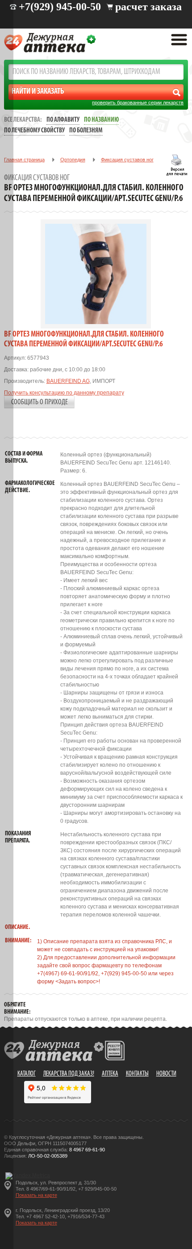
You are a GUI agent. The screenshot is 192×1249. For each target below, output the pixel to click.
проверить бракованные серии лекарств (138, 102)
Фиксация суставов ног (127, 159)
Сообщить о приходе (39, 402)
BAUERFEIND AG (68, 381)
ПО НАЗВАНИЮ (101, 120)
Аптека (110, 1074)
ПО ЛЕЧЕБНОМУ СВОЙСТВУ (34, 130)
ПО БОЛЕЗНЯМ (86, 130)
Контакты (137, 1074)
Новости (166, 1074)
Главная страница (24, 159)
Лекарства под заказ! (68, 1074)
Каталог (26, 1074)
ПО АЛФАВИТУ (62, 120)
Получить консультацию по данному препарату (64, 393)
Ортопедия (72, 159)
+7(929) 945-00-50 (60, 6)
